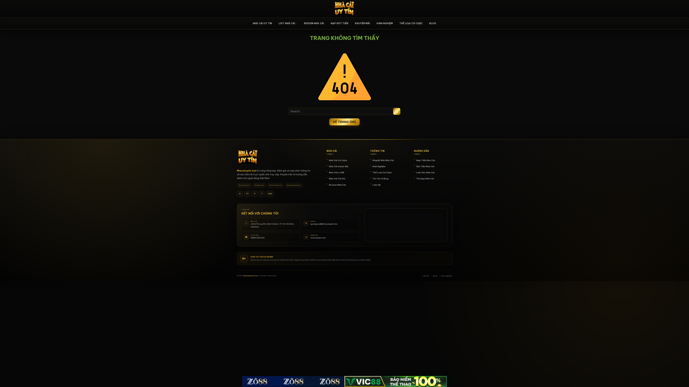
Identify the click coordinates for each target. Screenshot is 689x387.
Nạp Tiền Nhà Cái (425, 160)
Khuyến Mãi (362, 23)
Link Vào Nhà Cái (425, 172)
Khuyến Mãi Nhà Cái (383, 160)
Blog (432, 23)
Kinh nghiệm (446, 276)
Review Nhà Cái (314, 23)
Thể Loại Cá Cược (411, 23)
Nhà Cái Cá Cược (338, 160)
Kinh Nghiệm (385, 23)
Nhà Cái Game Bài (338, 166)
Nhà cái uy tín (262, 23)
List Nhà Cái (287, 23)
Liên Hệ (376, 184)
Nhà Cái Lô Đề (336, 172)
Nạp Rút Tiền (339, 23)
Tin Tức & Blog (380, 178)
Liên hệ (426, 276)
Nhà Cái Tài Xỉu (337, 178)
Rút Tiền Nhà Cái (425, 166)
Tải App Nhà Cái (425, 178)
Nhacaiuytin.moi (246, 170)
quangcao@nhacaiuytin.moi (324, 224)
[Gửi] (396, 111)
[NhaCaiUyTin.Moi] (344, 8)
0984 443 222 (257, 237)
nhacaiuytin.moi (318, 237)
